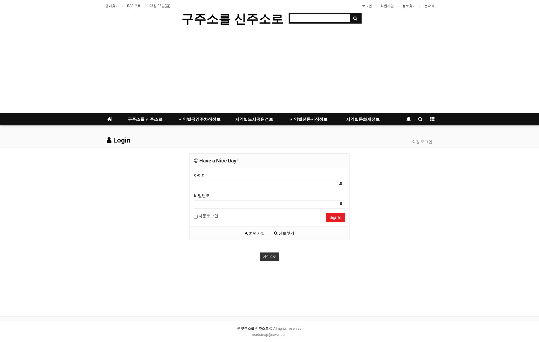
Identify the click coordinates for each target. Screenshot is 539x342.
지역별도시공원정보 (254, 119)
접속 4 (429, 6)
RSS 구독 (134, 6)
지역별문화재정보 (363, 119)
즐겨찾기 (112, 6)
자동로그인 (208, 216)
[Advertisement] (269, 71)
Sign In (335, 217)
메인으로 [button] (269, 257)
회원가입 (387, 6)
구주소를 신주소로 (233, 18)
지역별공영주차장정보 (200, 119)
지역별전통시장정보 (309, 119)
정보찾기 (409, 6)
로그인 (367, 6)
